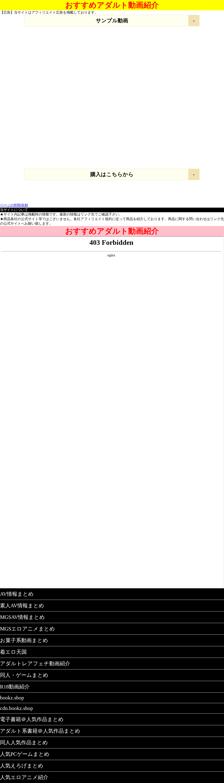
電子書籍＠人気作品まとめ (32, 719)
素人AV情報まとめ (22, 605)
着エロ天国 (13, 652)
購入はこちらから (112, 174)
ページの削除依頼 (14, 205)
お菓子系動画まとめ (24, 640)
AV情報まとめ (17, 594)
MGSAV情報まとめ (22, 617)
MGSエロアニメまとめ (27, 629)
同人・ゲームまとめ (24, 675)
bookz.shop (12, 698)
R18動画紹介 (15, 687)
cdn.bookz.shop (16, 708)
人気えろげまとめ (21, 766)
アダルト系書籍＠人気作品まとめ (40, 731)
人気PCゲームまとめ (24, 754)
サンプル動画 (112, 20)
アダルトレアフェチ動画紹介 (35, 663)
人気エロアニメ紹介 (24, 777)
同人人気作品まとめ (24, 742)
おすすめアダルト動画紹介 (112, 5)
